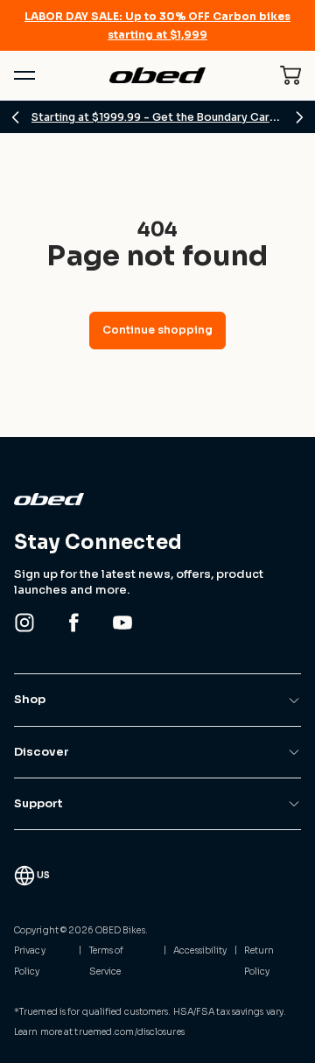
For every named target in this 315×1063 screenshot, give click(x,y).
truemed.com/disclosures (129, 1032)
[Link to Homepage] (157, 499)
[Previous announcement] (15, 117)
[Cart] (290, 75)
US (43, 875)
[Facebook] (73, 622)
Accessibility (200, 950)
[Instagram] (24, 622)
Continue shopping (157, 329)
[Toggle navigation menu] (24, 75)
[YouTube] (122, 622)
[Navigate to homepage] (157, 75)
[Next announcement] (299, 117)
